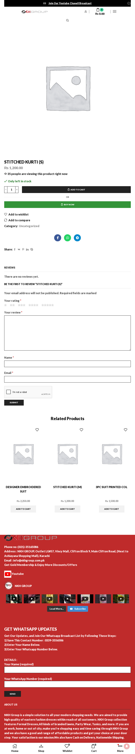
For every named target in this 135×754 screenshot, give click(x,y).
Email (8, 372)
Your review (13, 312)
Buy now (69, 204)
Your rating (12, 300)
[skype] (31, 249)
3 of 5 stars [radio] (21, 305)
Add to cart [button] (23, 509)
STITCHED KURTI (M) (67, 487)
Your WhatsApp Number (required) (28, 678)
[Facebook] (15, 249)
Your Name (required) (19, 664)
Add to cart (77, 189)
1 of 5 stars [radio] (5, 305)
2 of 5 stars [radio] (12, 305)
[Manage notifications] (127, 746)
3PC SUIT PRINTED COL (111, 487)
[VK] (19, 249)
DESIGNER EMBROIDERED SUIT (23, 489)
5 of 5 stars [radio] (47, 305)
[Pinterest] (23, 249)
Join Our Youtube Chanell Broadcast (70, 3)
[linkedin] (27, 249)
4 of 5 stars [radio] (33, 305)
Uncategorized (29, 226)
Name (9, 357)
